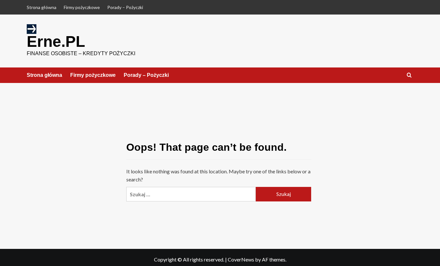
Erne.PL (56, 41)
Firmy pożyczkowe (82, 7)
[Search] (409, 75)
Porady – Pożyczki (125, 7)
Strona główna (41, 7)
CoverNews (241, 259)
